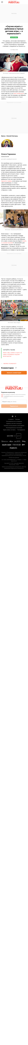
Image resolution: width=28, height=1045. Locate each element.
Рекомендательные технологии (14, 427)
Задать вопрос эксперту (9, 429)
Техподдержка (21, 429)
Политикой (6, 396)
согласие (7, 394)
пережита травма (6, 181)
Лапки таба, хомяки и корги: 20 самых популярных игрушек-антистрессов (12, 354)
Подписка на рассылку (8, 392)
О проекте (11, 419)
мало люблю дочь (19, 93)
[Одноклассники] (15, 416)
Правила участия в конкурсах (14, 423)
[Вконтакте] (12, 416)
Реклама (17, 419)
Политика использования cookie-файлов (14, 425)
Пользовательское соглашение (14, 421)
